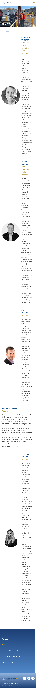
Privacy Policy (7, 662)
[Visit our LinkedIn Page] (33, 678)
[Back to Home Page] (11, 679)
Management (6, 639)
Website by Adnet (7, 685)
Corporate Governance (10, 656)
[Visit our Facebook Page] (24, 678)
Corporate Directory (9, 650)
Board (3, 644)
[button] (34, 3)
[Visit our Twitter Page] (28, 678)
